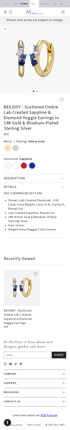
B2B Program (49, 415)
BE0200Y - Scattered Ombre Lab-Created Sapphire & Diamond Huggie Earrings (18, 317)
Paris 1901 (59, 424)
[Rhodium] (15, 148)
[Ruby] (24, 165)
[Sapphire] (32, 165)
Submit (59, 354)
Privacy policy (15, 424)
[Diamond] (15, 165)
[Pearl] (7, 165)
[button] (5, 12)
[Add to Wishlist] (35, 99)
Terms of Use (34, 424)
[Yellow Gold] (7, 148)
